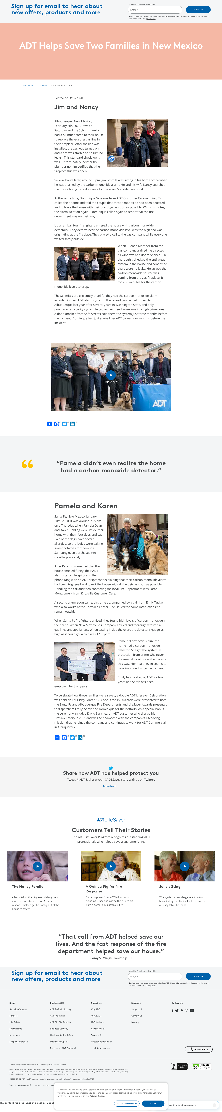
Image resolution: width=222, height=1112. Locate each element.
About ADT (96, 1015)
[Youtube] (193, 1010)
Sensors (14, 1015)
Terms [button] (12, 1085)
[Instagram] (187, 1010)
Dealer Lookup (57, 1041)
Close (153, 1103)
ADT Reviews (97, 1022)
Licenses (37, 1085)
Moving (135, 1022)
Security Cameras (18, 1009)
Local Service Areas (100, 1048)
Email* (134, 9)
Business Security (59, 1028)
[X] (177, 1010)
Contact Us (136, 1015)
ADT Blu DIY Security (60, 1022)
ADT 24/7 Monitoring (60, 1009)
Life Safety (15, 1022)
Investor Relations (100, 1041)
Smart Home (16, 1028)
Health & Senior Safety (61, 1035)
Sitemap (46, 1085)
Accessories (15, 1035)
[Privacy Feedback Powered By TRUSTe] (201, 1075)
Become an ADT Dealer (62, 1048)
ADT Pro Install (57, 1015)
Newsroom (96, 1028)
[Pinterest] (182, 1010)
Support (135, 1009)
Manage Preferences (127, 1103)
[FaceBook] (173, 1010)
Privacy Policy (97, 1095)
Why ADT (95, 1009)
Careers (95, 1035)
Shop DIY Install (18, 1041)
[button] (199, 1049)
